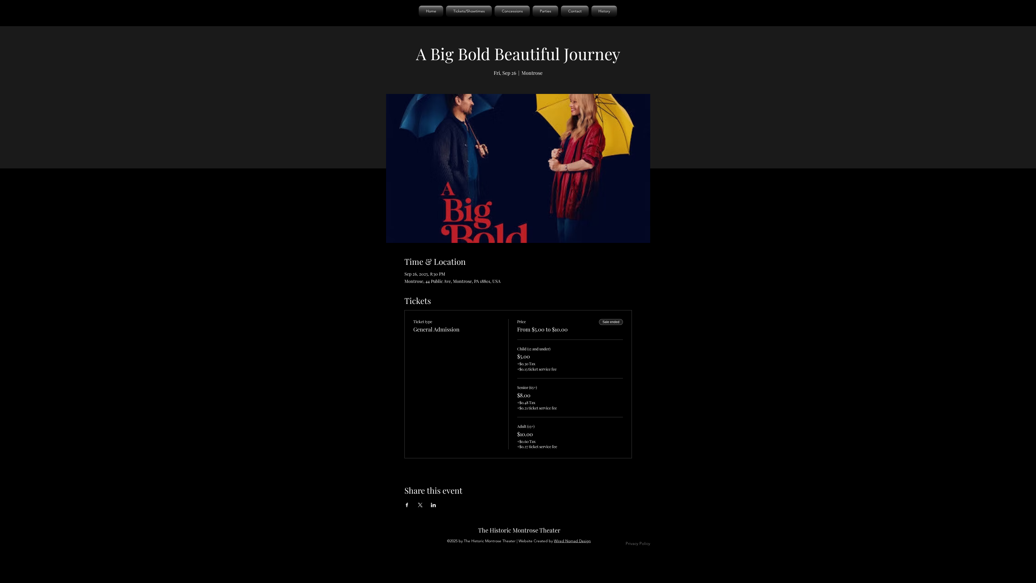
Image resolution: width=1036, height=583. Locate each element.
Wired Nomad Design (572, 540)
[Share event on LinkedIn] (433, 505)
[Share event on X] (420, 505)
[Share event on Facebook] (407, 505)
